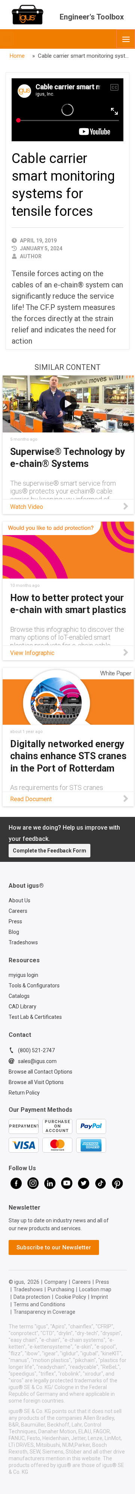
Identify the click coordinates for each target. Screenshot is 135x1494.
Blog (14, 932)
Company (55, 1282)
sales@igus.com (37, 1061)
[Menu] (125, 38)
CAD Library (22, 1006)
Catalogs (19, 996)
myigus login (23, 975)
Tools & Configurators (34, 986)
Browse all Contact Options (40, 1072)
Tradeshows (23, 942)
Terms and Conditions (39, 1304)
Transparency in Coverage (44, 1312)
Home (17, 55)
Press (15, 921)
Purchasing (61, 1289)
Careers (18, 911)
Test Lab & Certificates (35, 1017)
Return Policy (24, 1093)
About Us (19, 900)
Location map (95, 1289)
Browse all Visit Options (36, 1082)
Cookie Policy (70, 1297)
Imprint (99, 1297)
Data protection (32, 1297)
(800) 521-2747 (36, 1050)
